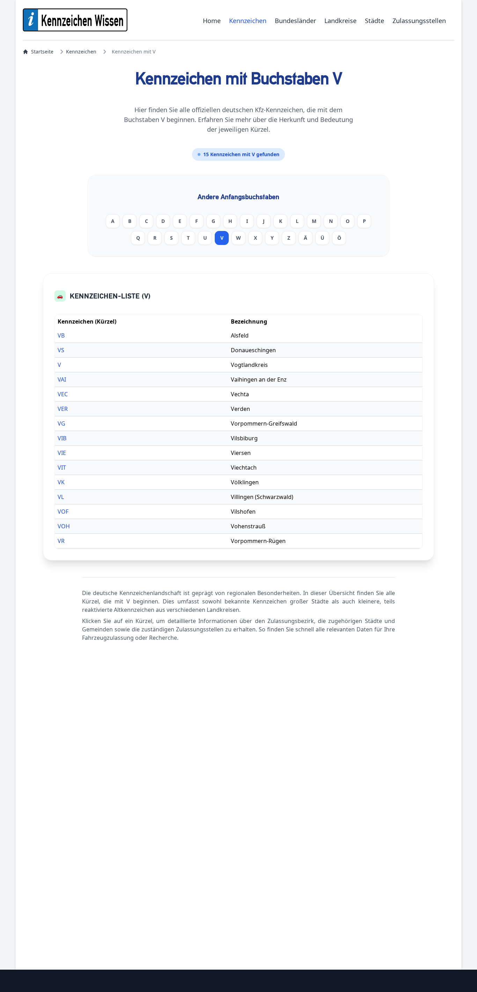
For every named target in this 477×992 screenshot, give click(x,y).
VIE (62, 453)
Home (212, 20)
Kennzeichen (247, 20)
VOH (64, 526)
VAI (62, 379)
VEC (63, 394)
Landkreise (340, 20)
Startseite (42, 51)
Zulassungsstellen (419, 20)
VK (61, 482)
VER (63, 409)
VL (61, 497)
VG (61, 423)
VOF (63, 511)
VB (61, 335)
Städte (374, 20)
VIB (62, 438)
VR (61, 541)
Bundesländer (295, 20)
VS (61, 350)
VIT (62, 467)
